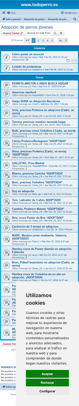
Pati (34, 86)
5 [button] (52, 40)
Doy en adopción (23, 191)
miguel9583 (38, 95)
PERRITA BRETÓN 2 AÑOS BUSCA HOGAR (40, 83)
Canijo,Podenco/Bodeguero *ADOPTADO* (39, 141)
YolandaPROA (39, 166)
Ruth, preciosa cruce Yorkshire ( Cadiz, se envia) (43, 130)
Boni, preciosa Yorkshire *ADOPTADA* (37, 182)
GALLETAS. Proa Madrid (28, 163)
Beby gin (36, 194)
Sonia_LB (37, 116)
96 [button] (60, 40)
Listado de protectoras (26, 66)
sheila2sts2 (38, 229)
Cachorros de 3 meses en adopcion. (35, 226)
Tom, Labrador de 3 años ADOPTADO (36, 200)
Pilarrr (35, 280)
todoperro (37, 69)
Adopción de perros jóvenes (27, 27)
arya (34, 57)
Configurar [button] (47, 391)
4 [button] (47, 40)
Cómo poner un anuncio (28, 54)
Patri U (35, 241)
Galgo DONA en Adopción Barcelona (36, 101)
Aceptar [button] (47, 374)
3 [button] (43, 40)
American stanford (24, 92)
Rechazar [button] (47, 382)
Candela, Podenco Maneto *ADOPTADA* (38, 208)
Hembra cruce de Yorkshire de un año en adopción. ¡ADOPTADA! (38, 276)
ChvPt (35, 104)
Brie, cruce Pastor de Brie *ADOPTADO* (38, 217)
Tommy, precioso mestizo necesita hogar (39, 121)
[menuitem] (11, 12)
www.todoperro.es (39, 4)
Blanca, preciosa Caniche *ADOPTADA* (37, 173)
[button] (27, 40)
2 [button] (38, 40)
